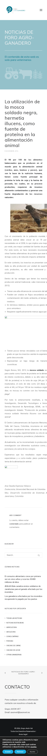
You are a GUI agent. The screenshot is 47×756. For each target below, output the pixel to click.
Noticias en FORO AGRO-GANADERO (23, 673)
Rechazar (20, 752)
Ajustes (32, 752)
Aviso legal (23, 734)
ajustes (33, 747)
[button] (41, 10)
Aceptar (8, 752)
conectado (14, 524)
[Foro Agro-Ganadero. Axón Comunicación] (16, 10)
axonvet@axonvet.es (20, 712)
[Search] (23, 555)
